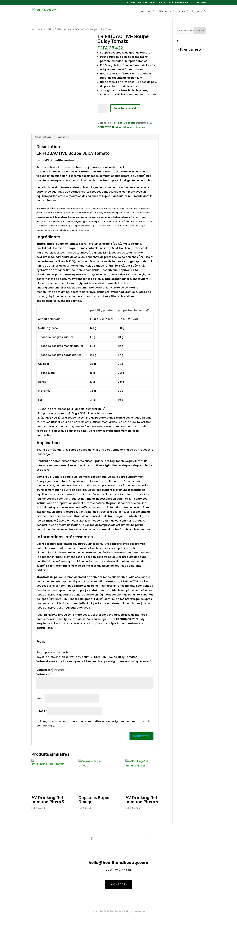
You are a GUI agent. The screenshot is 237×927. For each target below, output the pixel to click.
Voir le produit (125, 108)
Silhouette (165, 11)
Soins (181, 11)
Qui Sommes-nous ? (179, 2)
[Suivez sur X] (118, 898)
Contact (162, 2)
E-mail (41, 711)
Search (200, 30)
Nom (40, 698)
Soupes (140, 127)
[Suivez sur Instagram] (125, 898)
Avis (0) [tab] (63, 137)
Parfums (197, 11)
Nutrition (146, 11)
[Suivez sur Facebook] (112, 898)
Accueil (131, 2)
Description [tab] (43, 137)
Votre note (44, 670)
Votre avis (44, 674)
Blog (152, 2)
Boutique (142, 2)
